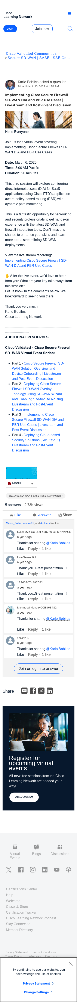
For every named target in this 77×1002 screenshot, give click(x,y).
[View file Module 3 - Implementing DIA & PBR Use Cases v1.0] (21, 477)
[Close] (70, 964)
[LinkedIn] (50, 691)
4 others (45, 523)
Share (67, 515)
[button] (32, 483)
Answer (44, 515)
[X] (41, 691)
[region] (38, 979)
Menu (71, 13)
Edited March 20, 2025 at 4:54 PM (38, 86)
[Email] (24, 691)
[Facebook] (33, 691)
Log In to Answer (38, 668)
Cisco (17, 15)
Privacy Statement (36, 983)
